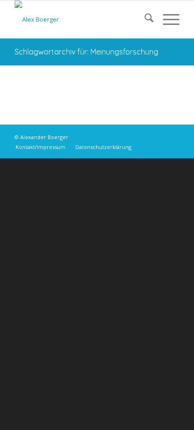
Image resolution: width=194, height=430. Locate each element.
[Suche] (144, 19)
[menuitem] (144, 19)
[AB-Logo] (80, 19)
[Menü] (166, 19)
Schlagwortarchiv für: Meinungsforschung (86, 51)
